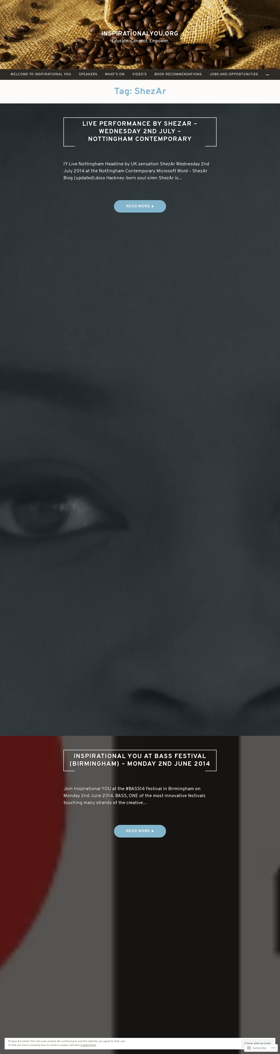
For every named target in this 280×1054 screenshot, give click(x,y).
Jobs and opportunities (234, 74)
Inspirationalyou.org (140, 34)
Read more (132, 208)
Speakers (88, 74)
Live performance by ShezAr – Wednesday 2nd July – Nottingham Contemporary (140, 131)
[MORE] (267, 74)
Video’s (139, 74)
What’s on (115, 74)
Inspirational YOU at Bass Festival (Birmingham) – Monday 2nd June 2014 (140, 760)
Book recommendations (178, 74)
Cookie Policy (88, 1045)
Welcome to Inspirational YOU (40, 74)
